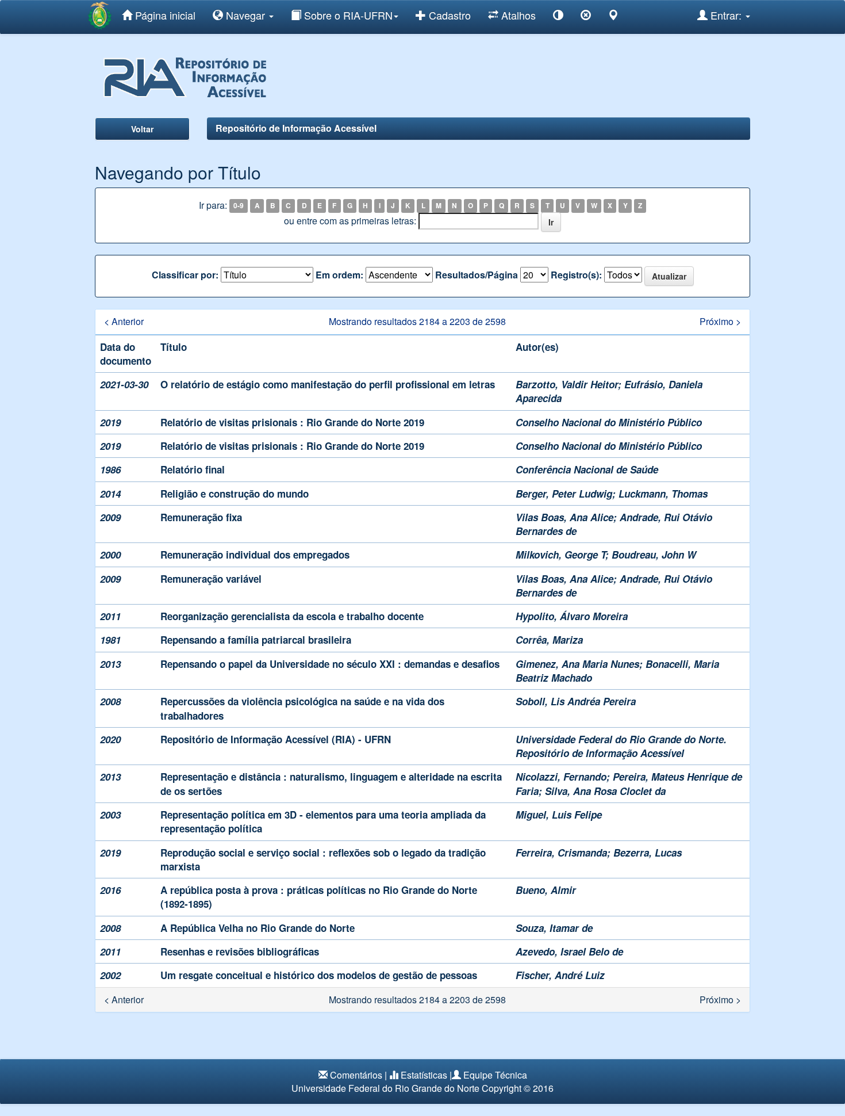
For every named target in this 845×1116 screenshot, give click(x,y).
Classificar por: (185, 275)
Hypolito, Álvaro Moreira (572, 616)
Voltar (142, 129)
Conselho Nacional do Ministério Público (609, 422)
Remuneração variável (211, 579)
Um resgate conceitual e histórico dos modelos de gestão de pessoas (318, 975)
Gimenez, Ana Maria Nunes (577, 664)
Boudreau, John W (654, 554)
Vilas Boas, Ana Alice (564, 517)
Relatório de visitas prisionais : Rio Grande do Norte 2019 (292, 422)
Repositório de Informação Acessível (296, 128)
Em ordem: (339, 275)
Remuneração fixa (201, 517)
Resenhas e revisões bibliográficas (239, 951)
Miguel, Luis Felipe (559, 814)
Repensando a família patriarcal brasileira (255, 640)
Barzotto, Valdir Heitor (567, 384)
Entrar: (726, 14)
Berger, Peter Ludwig (564, 493)
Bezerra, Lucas (647, 852)
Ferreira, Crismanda (561, 852)
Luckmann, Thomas (663, 493)
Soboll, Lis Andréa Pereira (576, 701)
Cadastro (448, 14)
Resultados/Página (476, 275)
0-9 (238, 206)
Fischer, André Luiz (560, 975)
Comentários (356, 1074)
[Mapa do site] (613, 17)
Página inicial (163, 14)
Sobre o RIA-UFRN (347, 14)
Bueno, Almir (546, 890)
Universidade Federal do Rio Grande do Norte (385, 1088)
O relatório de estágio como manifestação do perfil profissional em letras (327, 384)
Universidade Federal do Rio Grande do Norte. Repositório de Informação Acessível (621, 746)
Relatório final (192, 469)
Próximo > (720, 321)
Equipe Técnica (495, 1074)
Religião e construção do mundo (234, 493)
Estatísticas (424, 1074)
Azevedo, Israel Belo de (569, 951)
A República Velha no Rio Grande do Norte (257, 928)
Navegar (245, 14)
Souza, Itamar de (554, 928)
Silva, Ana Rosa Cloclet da (605, 791)
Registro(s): (576, 275)
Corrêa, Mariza (549, 640)
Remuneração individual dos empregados (254, 554)
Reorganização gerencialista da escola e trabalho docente (292, 616)
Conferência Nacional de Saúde (587, 469)
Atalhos (517, 14)
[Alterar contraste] (558, 17)
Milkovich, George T (560, 554)
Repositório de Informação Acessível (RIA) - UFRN (275, 739)
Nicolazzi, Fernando (561, 777)
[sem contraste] (586, 17)
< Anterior (124, 321)
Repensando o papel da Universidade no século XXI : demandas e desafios (330, 664)
